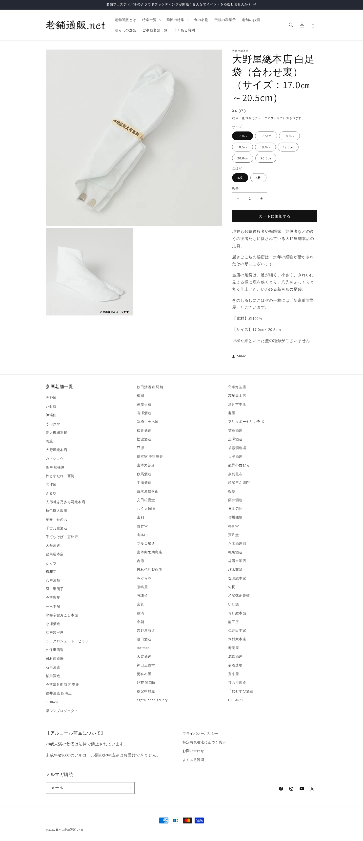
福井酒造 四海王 (59, 693)
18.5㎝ (242, 147)
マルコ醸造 (146, 543)
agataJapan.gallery (152, 700)
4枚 (240, 177)
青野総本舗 (237, 613)
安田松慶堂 (146, 500)
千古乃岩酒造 (56, 528)
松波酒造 (144, 439)
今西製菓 (53, 597)
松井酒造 (144, 430)
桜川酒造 (53, 676)
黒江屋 (51, 484)
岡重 (49, 441)
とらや (51, 563)
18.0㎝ (289, 136)
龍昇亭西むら (239, 465)
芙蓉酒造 (235, 430)
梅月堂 (233, 526)
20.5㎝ (266, 158)
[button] (151, 20)
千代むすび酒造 (240, 691)
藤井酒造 (235, 500)
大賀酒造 (144, 656)
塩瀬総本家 (237, 578)
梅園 (140, 395)
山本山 (142, 535)
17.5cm (266, 136)
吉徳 (140, 561)
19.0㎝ (265, 147)
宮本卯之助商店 (149, 552)
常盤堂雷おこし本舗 (62, 615)
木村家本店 (237, 639)
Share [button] (241, 356)
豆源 (140, 448)
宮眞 (140, 604)
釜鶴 (231, 491)
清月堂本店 (237, 404)
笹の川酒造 (237, 682)
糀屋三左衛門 (239, 482)
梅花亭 (51, 571)
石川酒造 (53, 667)
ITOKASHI (53, 702)
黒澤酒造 (235, 439)
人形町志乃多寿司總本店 (65, 502)
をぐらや (144, 578)
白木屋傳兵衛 (148, 491)
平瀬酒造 (144, 482)
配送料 (247, 118)
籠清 (140, 613)
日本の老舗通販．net (69, 829)
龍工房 (233, 622)
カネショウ (55, 458)
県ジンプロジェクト (62, 711)
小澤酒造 (53, 624)
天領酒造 (53, 545)
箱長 (231, 587)
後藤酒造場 (237, 448)
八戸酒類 (53, 580)
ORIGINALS (236, 700)
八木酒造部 (237, 543)
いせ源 (233, 604)
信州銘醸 (235, 517)
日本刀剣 (235, 508)
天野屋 (51, 397)
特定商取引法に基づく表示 (204, 742)
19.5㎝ (288, 147)
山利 (140, 517)
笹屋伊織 (144, 404)
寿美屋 (233, 648)
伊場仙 (51, 415)
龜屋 (231, 413)
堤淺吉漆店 (237, 561)
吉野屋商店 (146, 630)
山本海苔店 (146, 465)
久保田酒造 (55, 649)
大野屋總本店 (56, 450)
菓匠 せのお (56, 519)
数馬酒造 (144, 474)
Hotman (143, 648)
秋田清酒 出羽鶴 (150, 387)
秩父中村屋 (146, 691)
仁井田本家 (237, 630)
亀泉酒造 (235, 552)
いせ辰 (51, 406)
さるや (51, 493)
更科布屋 (144, 674)
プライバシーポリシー (200, 733)
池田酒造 (144, 639)
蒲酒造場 (235, 665)
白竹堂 (142, 526)
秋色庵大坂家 (56, 510)
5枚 (258, 177)
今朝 (140, 622)
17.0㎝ (242, 136)
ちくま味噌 (146, 508)
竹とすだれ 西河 (60, 476)
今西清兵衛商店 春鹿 (62, 684)
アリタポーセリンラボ (246, 421)
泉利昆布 (235, 474)
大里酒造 (235, 456)
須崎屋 (142, 587)
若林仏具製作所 (149, 569)
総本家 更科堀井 (150, 456)
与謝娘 (142, 595)
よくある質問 (193, 759)
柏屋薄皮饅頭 (239, 595)
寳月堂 (233, 535)
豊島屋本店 (55, 554)
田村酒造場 (55, 658)
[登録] (128, 788)
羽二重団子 (55, 589)
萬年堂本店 (237, 395)
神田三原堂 (146, 665)
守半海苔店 (237, 387)
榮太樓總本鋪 (56, 432)
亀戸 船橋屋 (55, 467)
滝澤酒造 (144, 413)
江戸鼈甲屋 (55, 632)
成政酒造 (235, 656)
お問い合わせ (193, 751)
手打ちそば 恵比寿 (62, 537)
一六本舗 (53, 606)
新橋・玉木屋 (148, 421)
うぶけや (53, 424)
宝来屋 (233, 674)
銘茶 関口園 (146, 682)
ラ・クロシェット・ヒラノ (67, 641)
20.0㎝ (242, 158)
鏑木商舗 (235, 569)
